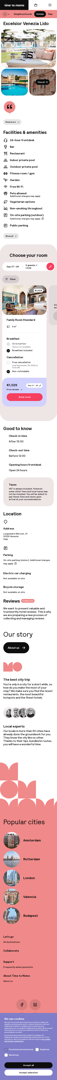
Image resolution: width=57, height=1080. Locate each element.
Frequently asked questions (18, 967)
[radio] (8, 344)
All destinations (11, 942)
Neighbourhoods (23, 14)
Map (50, 14)
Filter (13, 279)
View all (41, 82)
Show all (9, 236)
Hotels (40, 14)
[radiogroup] (24, 348)
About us (13, 648)
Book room (25, 397)
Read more (11, 122)
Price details (13, 389)
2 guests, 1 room (31, 266)
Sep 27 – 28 (33, 385)
